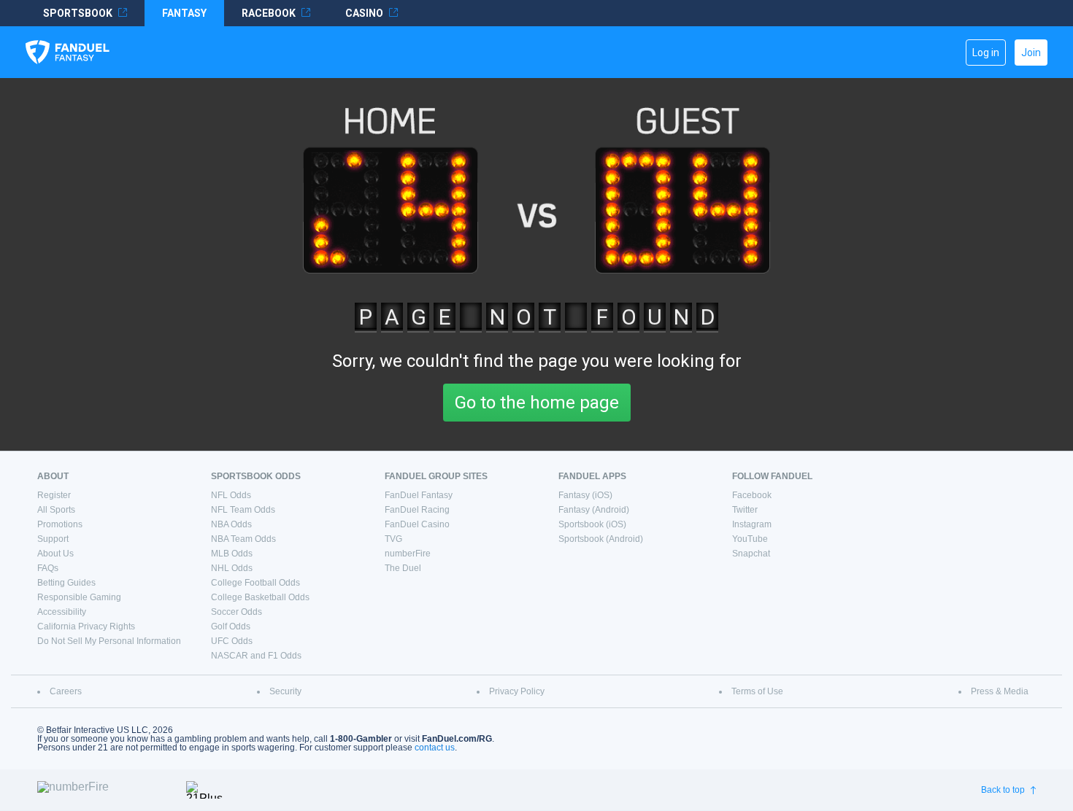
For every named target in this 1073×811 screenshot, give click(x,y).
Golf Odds (230, 626)
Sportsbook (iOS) (592, 524)
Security (285, 691)
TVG (393, 539)
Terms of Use (757, 691)
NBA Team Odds (243, 539)
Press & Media (999, 691)
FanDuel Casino (417, 524)
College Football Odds (255, 583)
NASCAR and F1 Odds (256, 656)
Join (1031, 52)
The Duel (403, 568)
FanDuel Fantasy (419, 495)
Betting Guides (66, 583)
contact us (435, 747)
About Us (55, 553)
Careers (66, 691)
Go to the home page (537, 402)
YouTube (750, 539)
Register (54, 495)
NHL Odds (232, 568)
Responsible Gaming (79, 597)
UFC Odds (232, 641)
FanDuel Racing (417, 510)
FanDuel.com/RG (457, 739)
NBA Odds (231, 524)
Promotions (59, 524)
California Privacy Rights (86, 626)
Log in (985, 52)
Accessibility (61, 612)
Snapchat (751, 553)
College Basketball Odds (260, 597)
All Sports (56, 510)
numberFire (408, 553)
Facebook (752, 495)
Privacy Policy (517, 691)
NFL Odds (231, 495)
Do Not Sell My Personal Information (109, 641)
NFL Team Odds (243, 510)
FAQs (47, 568)
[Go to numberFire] (105, 790)
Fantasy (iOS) (585, 495)
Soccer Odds (236, 612)
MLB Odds (232, 553)
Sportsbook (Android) (600, 539)
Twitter (745, 510)
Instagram (752, 524)
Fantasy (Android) (593, 510)
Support (53, 539)
